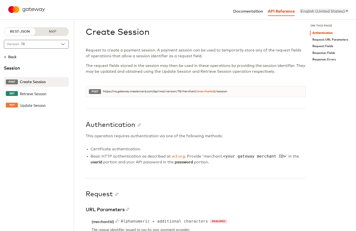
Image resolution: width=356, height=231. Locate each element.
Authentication (322, 33)
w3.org (178, 156)
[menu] (324, 11)
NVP (52, 31)
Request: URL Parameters (330, 39)
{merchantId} (206, 91)
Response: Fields (323, 53)
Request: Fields (322, 46)
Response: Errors (324, 59)
